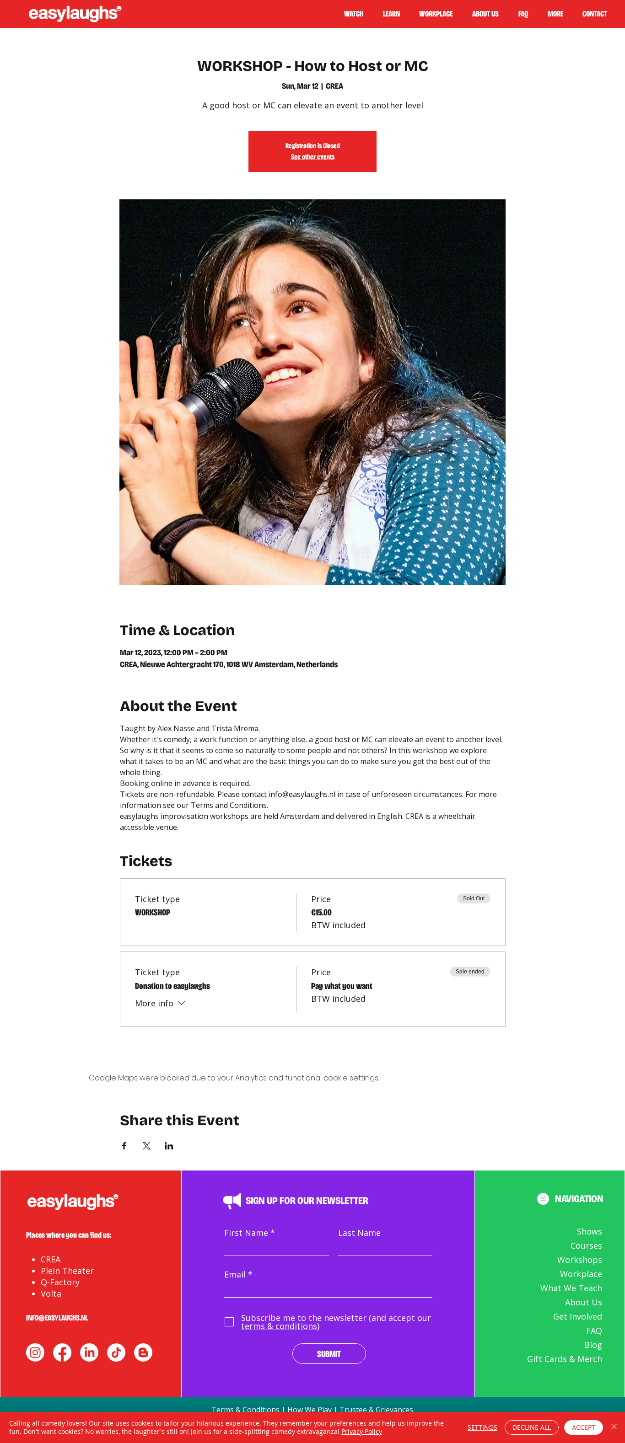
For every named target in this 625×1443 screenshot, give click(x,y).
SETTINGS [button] (482, 1427)
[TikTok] (116, 1352)
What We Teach (571, 1288)
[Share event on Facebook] (124, 1145)
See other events (312, 156)
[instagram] (35, 1352)
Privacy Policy (361, 1431)
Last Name (359, 1233)
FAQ (594, 1330)
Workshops (579, 1259)
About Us (583, 1302)
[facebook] (62, 1352)
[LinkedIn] (89, 1352)
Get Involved (577, 1316)
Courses (586, 1245)
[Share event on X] (146, 1145)
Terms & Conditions (245, 1410)
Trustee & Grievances (376, 1410)
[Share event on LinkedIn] (169, 1145)
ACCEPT (583, 1427)
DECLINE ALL (531, 1427)
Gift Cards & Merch (564, 1358)
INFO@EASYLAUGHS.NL (57, 1318)
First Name (246, 1233)
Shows (589, 1231)
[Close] (614, 1427)
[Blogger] (143, 1352)
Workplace (581, 1273)
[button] (395, 13)
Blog (593, 1344)
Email (235, 1274)
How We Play (309, 1410)
